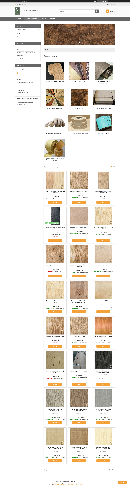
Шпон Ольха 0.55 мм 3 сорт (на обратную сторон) (79, 301)
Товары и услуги (31, 18)
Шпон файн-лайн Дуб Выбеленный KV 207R (103, 448)
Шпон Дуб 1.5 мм (79, 336)
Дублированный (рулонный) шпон (55, 159)
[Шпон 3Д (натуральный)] (55, 97)
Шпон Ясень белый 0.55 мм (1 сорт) (103, 227)
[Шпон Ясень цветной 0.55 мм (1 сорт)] (55, 180)
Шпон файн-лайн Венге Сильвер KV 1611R (103, 410)
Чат (124, 482)
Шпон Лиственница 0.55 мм (103, 336)
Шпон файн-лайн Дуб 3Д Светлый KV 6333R (55, 448)
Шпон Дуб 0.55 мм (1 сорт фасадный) (103, 192)
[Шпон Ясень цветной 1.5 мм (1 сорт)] (79, 254)
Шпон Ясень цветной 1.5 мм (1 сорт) (79, 265)
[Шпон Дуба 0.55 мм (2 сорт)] (79, 180)
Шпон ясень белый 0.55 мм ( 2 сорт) (55, 301)
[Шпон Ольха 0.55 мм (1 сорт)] (79, 216)
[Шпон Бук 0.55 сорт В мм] (79, 360)
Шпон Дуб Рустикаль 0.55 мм (55, 265)
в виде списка (114, 167)
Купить (55, 202)
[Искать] (97, 11)
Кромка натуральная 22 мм (54, 133)
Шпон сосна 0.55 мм (103, 301)
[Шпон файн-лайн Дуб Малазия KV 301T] (55, 398)
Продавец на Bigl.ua (65, 483)
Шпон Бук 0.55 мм (103, 265)
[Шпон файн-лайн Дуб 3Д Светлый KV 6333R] (55, 436)
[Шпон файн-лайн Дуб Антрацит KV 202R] (103, 360)
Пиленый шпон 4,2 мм (104, 108)
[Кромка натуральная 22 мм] (55, 122)
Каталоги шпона (103, 133)
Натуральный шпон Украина (55, 82)
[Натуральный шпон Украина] (55, 71)
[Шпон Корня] (79, 97)
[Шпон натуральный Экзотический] (104, 71)
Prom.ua (73, 481)
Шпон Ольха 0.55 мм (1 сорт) (79, 227)
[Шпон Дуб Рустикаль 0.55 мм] (55, 254)
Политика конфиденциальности (75, 484)
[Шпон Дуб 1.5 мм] (79, 325)
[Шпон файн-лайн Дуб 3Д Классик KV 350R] (79, 436)
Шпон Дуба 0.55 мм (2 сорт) (79, 191)
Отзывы (19, 37)
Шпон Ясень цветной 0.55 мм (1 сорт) (55, 192)
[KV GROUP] (17, 14)
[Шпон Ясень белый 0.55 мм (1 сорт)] (103, 216)
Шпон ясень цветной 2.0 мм (55, 336)
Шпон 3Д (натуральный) (54, 108)
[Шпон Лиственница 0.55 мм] (103, 325)
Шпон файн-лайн (79, 82)
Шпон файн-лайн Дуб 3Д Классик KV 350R (79, 448)
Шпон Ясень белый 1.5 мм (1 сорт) (55, 371)
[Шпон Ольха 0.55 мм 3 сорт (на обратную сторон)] (79, 290)
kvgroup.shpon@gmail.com (25, 102)
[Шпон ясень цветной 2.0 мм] (55, 325)
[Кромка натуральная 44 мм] (79, 122)
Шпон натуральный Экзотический (104, 82)
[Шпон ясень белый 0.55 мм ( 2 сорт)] (55, 290)
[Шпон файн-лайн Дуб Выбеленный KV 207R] (103, 436)
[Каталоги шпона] (104, 122)
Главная (19, 18)
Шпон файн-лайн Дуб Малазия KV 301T (55, 410)
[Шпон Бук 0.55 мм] (103, 254)
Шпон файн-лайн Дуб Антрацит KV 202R (103, 371)
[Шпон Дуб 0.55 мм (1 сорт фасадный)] (103, 180)
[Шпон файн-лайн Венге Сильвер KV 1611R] (103, 398)
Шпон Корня (79, 108)
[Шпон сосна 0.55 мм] (103, 290)
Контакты (52, 18)
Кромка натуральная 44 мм (79, 133)
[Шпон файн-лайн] (79, 71)
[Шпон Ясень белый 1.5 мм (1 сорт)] (55, 360)
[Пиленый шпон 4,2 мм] (104, 97)
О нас (44, 18)
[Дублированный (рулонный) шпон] (55, 148)
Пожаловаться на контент (59, 484)
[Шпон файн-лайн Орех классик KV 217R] (79, 398)
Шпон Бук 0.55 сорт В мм (79, 371)
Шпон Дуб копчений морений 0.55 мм (55, 227)
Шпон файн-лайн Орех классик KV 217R (79, 410)
